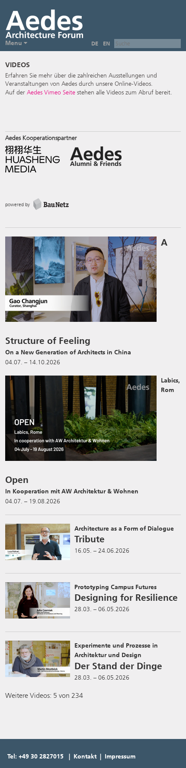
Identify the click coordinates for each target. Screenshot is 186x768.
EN (106, 43)
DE (94, 43)
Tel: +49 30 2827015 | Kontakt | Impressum (71, 756)
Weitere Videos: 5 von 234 (44, 695)
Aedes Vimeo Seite (51, 92)
